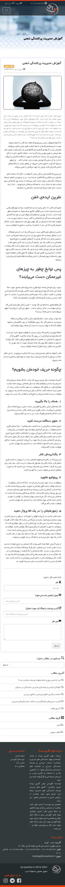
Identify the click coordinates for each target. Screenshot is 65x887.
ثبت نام (8, 3)
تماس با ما (20, 763)
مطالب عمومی (55, 732)
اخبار (59, 725)
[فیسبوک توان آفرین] (19, 882)
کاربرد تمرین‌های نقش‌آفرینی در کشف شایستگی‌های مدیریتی (36, 701)
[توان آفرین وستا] (49, 9)
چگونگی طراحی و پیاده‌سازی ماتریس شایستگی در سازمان (38, 687)
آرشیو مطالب (55, 708)
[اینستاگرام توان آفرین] (5, 882)
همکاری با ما (19, 766)
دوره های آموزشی (17, 759)
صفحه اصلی (19, 756)
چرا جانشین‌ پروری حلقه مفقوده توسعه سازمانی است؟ (39, 680)
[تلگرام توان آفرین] (12, 882)
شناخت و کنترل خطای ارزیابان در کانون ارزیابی (42, 694)
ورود (18, 3)
